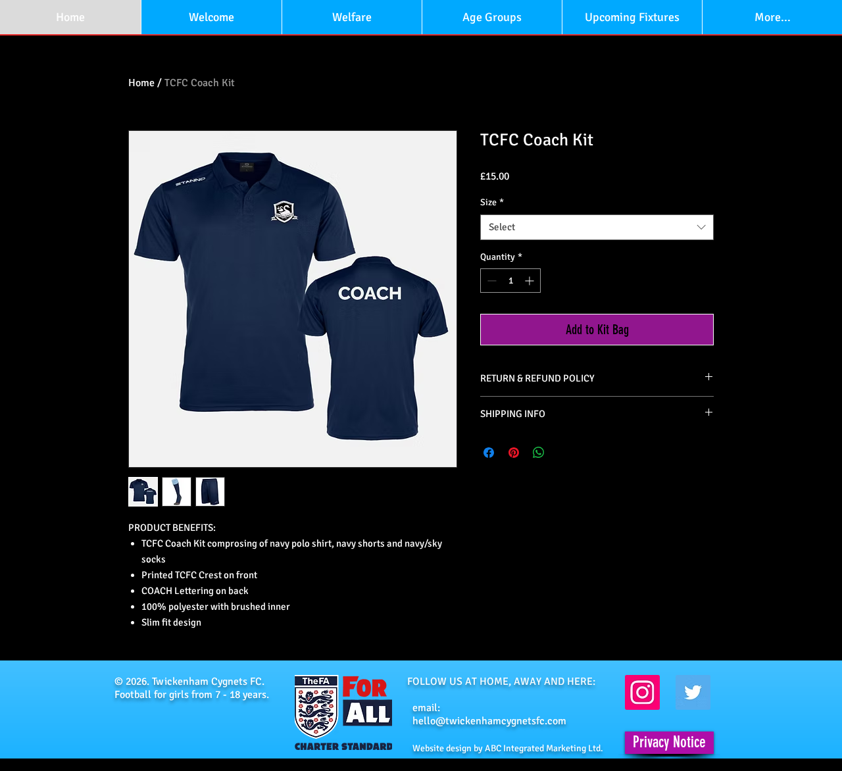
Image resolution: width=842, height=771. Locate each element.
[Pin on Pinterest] (514, 452)
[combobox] (597, 227)
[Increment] (530, 280)
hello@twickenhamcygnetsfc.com (489, 721)
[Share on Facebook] (489, 452)
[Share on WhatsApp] (539, 452)
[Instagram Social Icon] (642, 692)
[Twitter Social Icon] (693, 692)
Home (141, 82)
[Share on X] (564, 452)
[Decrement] (490, 280)
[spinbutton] (510, 280)
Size (492, 202)
